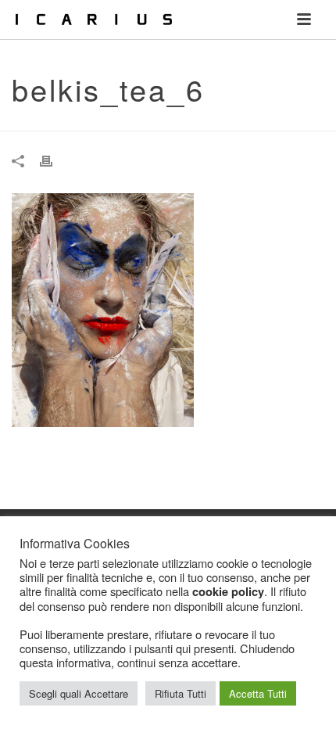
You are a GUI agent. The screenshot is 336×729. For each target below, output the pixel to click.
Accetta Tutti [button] (258, 693)
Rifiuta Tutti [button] (180, 693)
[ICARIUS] (8, 19)
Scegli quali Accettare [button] (78, 693)
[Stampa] (54, 160)
